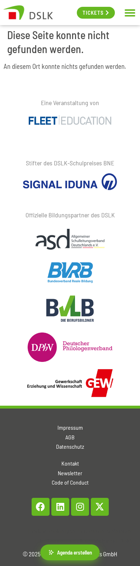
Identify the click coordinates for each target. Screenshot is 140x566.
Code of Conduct (70, 482)
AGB (70, 437)
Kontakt (70, 463)
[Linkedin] (60, 507)
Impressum (70, 427)
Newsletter (70, 473)
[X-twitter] (100, 507)
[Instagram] (80, 507)
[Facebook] (41, 507)
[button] (130, 13)
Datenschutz (70, 446)
